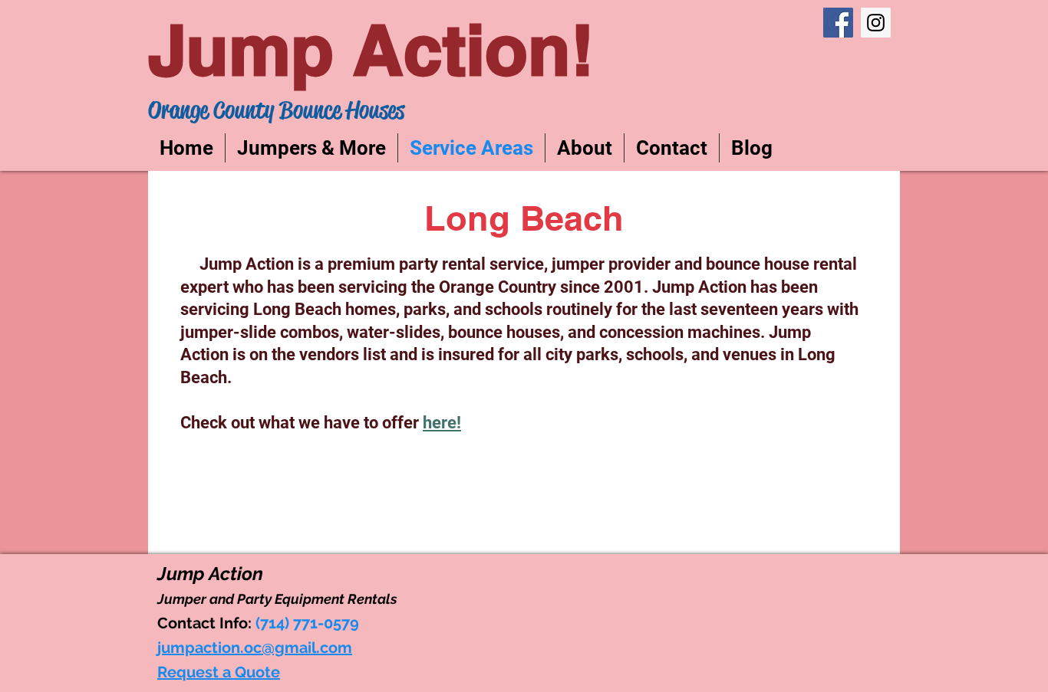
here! (442, 422)
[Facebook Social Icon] (838, 23)
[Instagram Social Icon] (876, 23)
